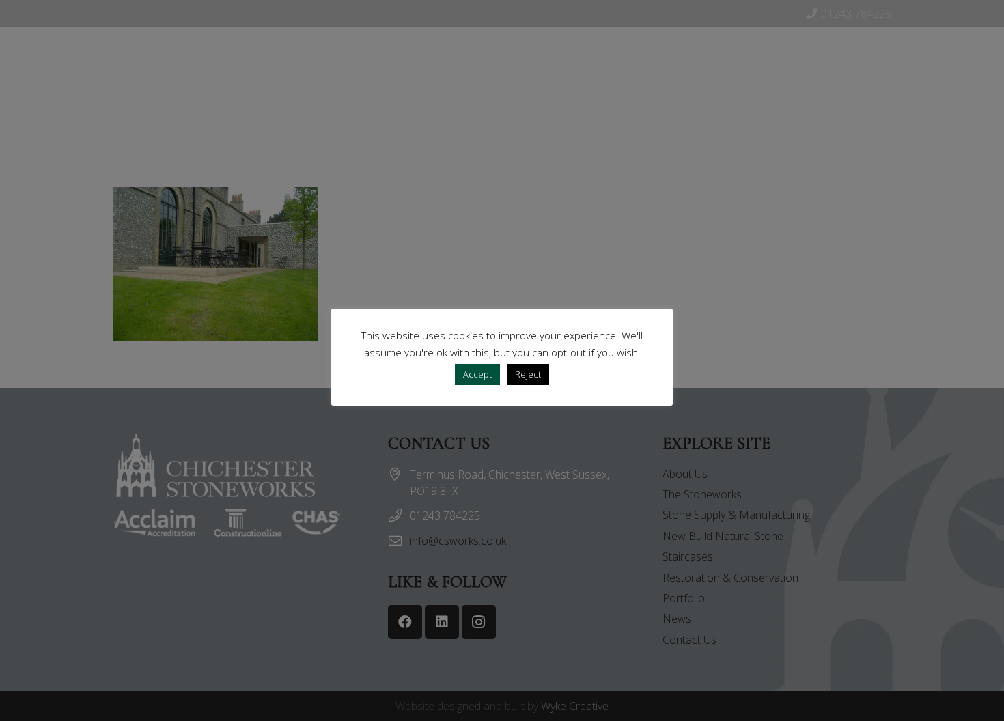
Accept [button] (477, 374)
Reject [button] (528, 374)
